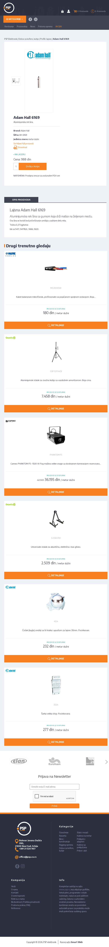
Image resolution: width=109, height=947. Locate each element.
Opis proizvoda (21, 200)
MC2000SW (55, 288)
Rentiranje (9, 26)
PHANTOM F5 (56, 455)
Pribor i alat (82, 850)
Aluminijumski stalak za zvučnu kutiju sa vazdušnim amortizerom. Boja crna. (56, 380)
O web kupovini (18, 896)
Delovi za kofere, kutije (29, 39)
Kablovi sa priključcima (82, 846)
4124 (56, 621)
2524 (56, 705)
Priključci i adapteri (81, 840)
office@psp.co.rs (27, 857)
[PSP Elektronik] (12, 8)
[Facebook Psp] (30, 19)
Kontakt (14, 892)
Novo (32, 26)
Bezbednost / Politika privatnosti (25, 902)
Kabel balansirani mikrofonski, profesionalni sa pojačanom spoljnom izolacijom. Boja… (56, 297)
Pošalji (54, 806)
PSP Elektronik (10, 39)
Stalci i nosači (82, 832)
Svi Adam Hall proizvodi (23, 143)
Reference (15, 908)
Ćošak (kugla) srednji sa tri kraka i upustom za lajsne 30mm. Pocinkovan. (56, 630)
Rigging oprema (66, 845)
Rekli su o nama (18, 899)
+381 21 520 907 (27, 848)
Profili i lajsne (46, 39)
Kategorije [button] (14, 19)
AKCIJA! (58, 26)
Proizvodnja (22, 26)
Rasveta (62, 836)
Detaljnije (57, 325)
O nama (14, 889)
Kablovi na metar (84, 836)
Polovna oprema (45, 26)
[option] (19, 761)
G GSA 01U (56, 538)
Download (22, 147)
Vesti (13, 886)
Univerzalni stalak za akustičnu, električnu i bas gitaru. (56, 547)
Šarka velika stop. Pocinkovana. (55, 713)
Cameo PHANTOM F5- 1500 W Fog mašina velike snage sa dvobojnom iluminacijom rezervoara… (56, 463)
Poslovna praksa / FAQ (20, 905)
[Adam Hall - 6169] (16, 81)
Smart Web (77, 942)
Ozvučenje (63, 832)
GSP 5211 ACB (56, 371)
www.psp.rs (64, 889)
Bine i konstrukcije (64, 840)
